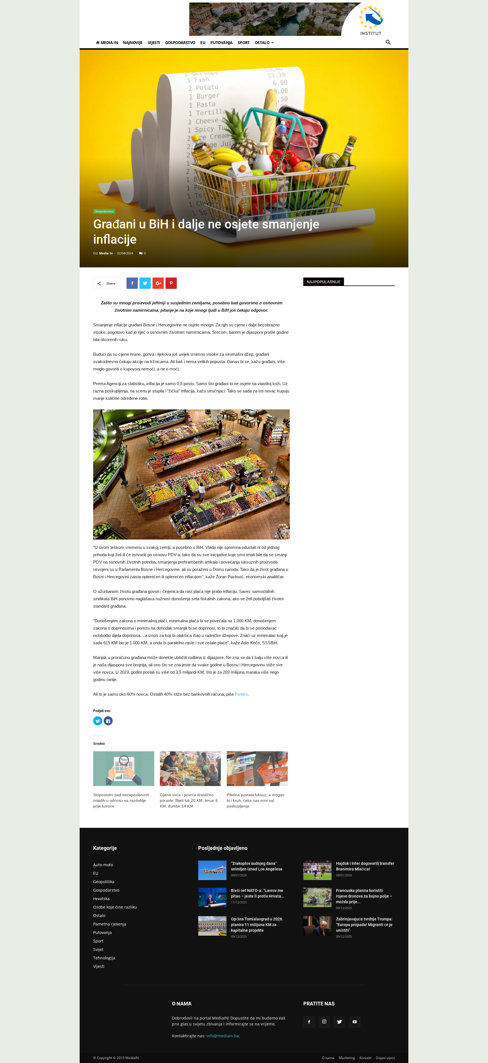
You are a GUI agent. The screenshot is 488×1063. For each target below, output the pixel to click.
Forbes (241, 694)
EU (202, 42)
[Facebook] (309, 1022)
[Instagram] (324, 1022)
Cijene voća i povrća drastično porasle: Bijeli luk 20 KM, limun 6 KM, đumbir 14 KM (189, 800)
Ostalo (262, 42)
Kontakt (365, 1057)
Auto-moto (103, 864)
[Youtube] (354, 1022)
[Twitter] (339, 1022)
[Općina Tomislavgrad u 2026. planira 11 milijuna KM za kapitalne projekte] (212, 926)
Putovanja (221, 42)
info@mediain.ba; (223, 1035)
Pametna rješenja (109, 924)
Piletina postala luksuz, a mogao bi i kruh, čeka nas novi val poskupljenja (255, 800)
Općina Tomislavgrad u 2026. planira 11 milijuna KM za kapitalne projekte (257, 925)
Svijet (98, 949)
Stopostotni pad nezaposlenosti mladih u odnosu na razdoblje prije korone (121, 800)
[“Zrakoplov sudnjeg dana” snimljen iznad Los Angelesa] (212, 870)
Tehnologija (104, 958)
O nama (328, 1057)
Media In (106, 253)
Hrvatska (101, 898)
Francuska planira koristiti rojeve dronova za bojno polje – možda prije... (364, 896)
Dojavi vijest (385, 1057)
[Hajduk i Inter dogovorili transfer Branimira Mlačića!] (317, 870)
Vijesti (154, 42)
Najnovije (133, 42)
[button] (388, 43)
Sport (244, 42)
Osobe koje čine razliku (115, 907)
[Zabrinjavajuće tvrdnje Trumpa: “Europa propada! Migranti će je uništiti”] (317, 926)
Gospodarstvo (180, 42)
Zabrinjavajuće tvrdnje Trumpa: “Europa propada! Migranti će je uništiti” (364, 925)
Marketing (347, 1057)
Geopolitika (103, 881)
